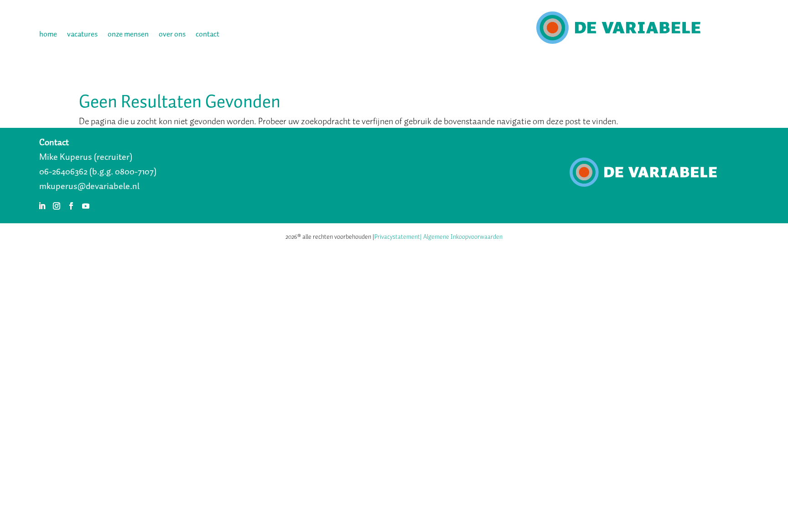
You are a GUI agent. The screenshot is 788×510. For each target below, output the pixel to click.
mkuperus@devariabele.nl (89, 186)
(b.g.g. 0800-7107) (122, 171)
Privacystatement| (398, 237)
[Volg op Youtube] (85, 206)
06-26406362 (63, 171)
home (48, 35)
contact (207, 35)
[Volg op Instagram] (56, 206)
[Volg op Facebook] (71, 206)
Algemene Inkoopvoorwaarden (463, 237)
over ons (172, 35)
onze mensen (128, 35)
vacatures (82, 35)
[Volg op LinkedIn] (42, 206)
